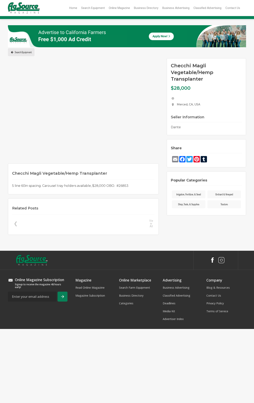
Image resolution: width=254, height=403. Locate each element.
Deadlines (169, 303)
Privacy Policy (215, 303)
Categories (126, 303)
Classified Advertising (176, 295)
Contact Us (213, 295)
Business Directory (131, 295)
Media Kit (169, 311)
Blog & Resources (218, 287)
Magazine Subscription (90, 295)
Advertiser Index (173, 319)
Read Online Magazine (90, 287)
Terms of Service (217, 311)
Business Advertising (176, 287)
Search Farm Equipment (134, 287)
